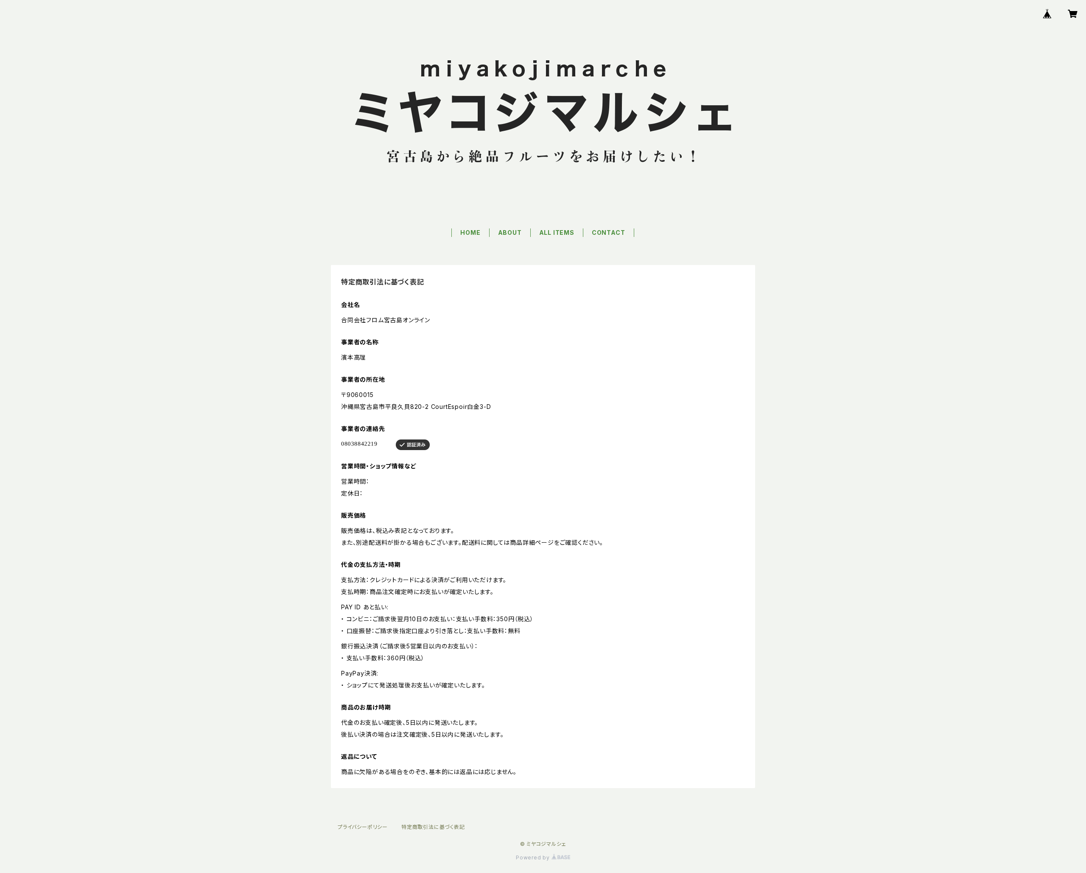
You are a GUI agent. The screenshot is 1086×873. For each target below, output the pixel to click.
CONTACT (608, 232)
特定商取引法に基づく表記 (433, 827)
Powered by (533, 857)
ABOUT (510, 232)
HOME (470, 232)
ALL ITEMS (556, 232)
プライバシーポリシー (363, 827)
